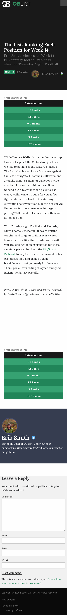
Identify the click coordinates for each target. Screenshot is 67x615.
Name (4, 535)
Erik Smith (50, 73)
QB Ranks (33, 109)
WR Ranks (33, 123)
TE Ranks (34, 130)
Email (4, 547)
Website (6, 560)
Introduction (33, 103)
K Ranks (33, 137)
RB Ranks (33, 116)
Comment (7, 496)
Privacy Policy (8, 599)
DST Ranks (34, 144)
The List (9, 72)
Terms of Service (10, 605)
